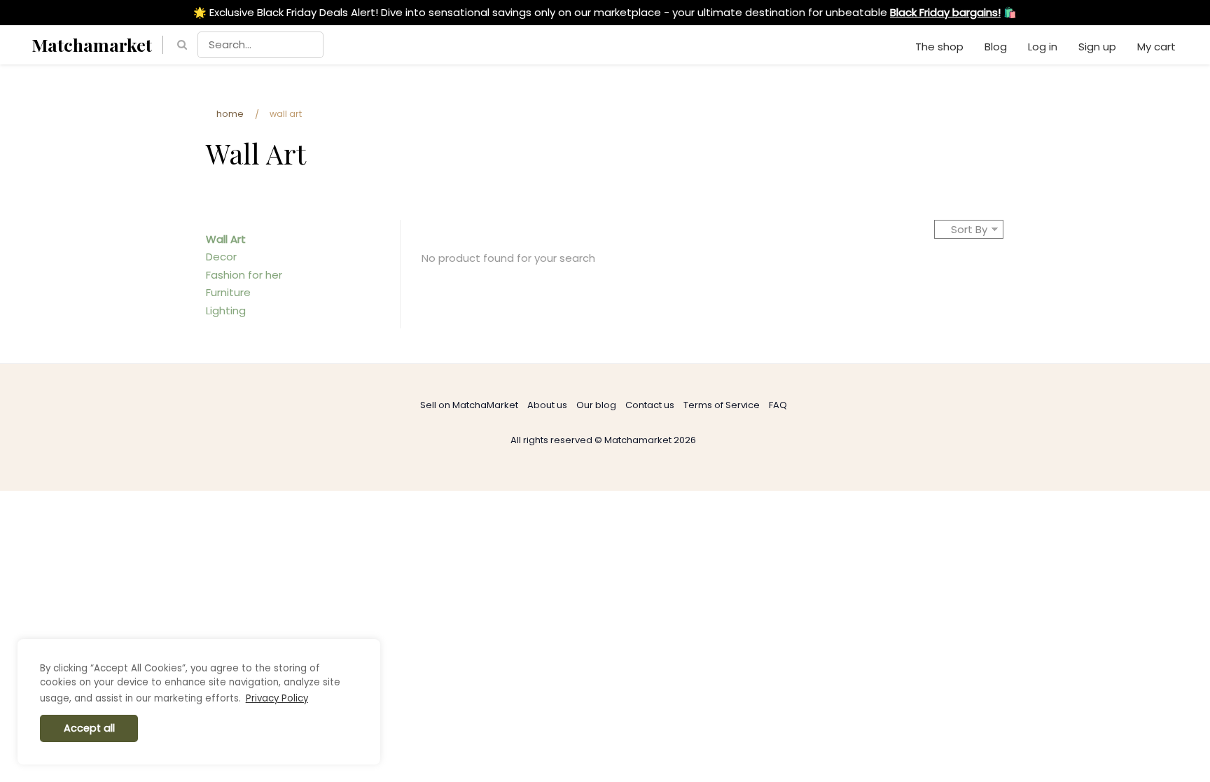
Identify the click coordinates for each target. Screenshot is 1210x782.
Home (230, 114)
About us (547, 405)
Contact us (649, 405)
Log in (1042, 46)
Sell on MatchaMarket (469, 405)
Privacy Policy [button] (277, 698)
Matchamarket (92, 44)
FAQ (778, 405)
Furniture (228, 292)
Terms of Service (721, 405)
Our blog (596, 405)
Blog (996, 46)
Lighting (226, 310)
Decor (221, 256)
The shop (939, 46)
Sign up (1097, 46)
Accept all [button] (89, 728)
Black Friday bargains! (945, 12)
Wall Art (226, 239)
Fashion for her (244, 274)
